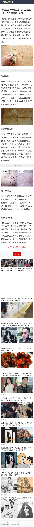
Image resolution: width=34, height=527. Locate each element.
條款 (13, 524)
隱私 (16, 524)
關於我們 (3, 524)
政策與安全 (9, 524)
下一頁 (17, 254)
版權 (18, 524)
